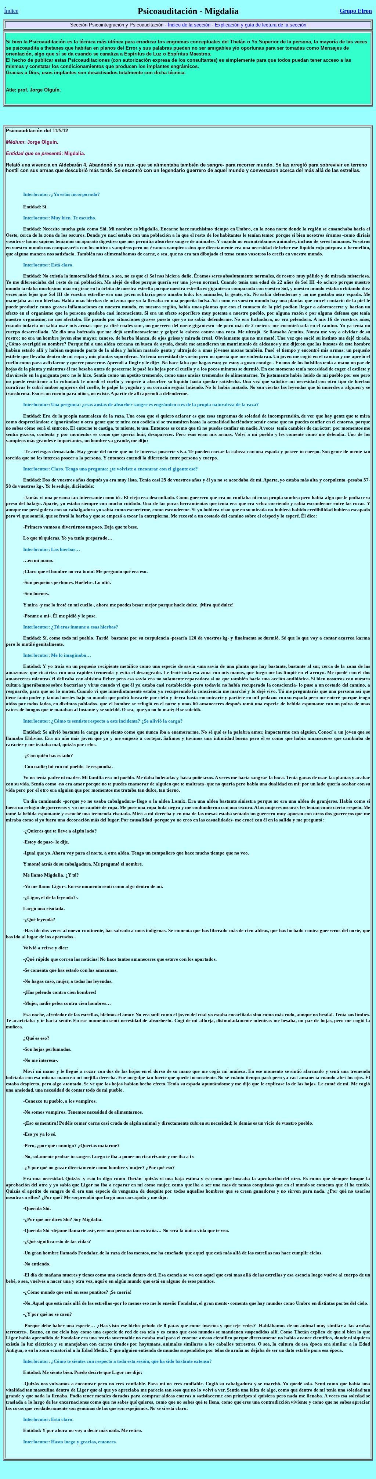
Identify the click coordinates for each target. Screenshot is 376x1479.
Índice (11, 11)
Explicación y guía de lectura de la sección (260, 25)
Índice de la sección (189, 25)
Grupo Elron (356, 11)
